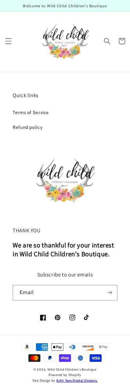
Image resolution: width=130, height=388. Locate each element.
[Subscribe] (110, 292)
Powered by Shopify (65, 375)
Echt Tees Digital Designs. (77, 381)
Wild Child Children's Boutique (72, 370)
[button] (8, 41)
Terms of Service (31, 112)
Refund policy (28, 127)
